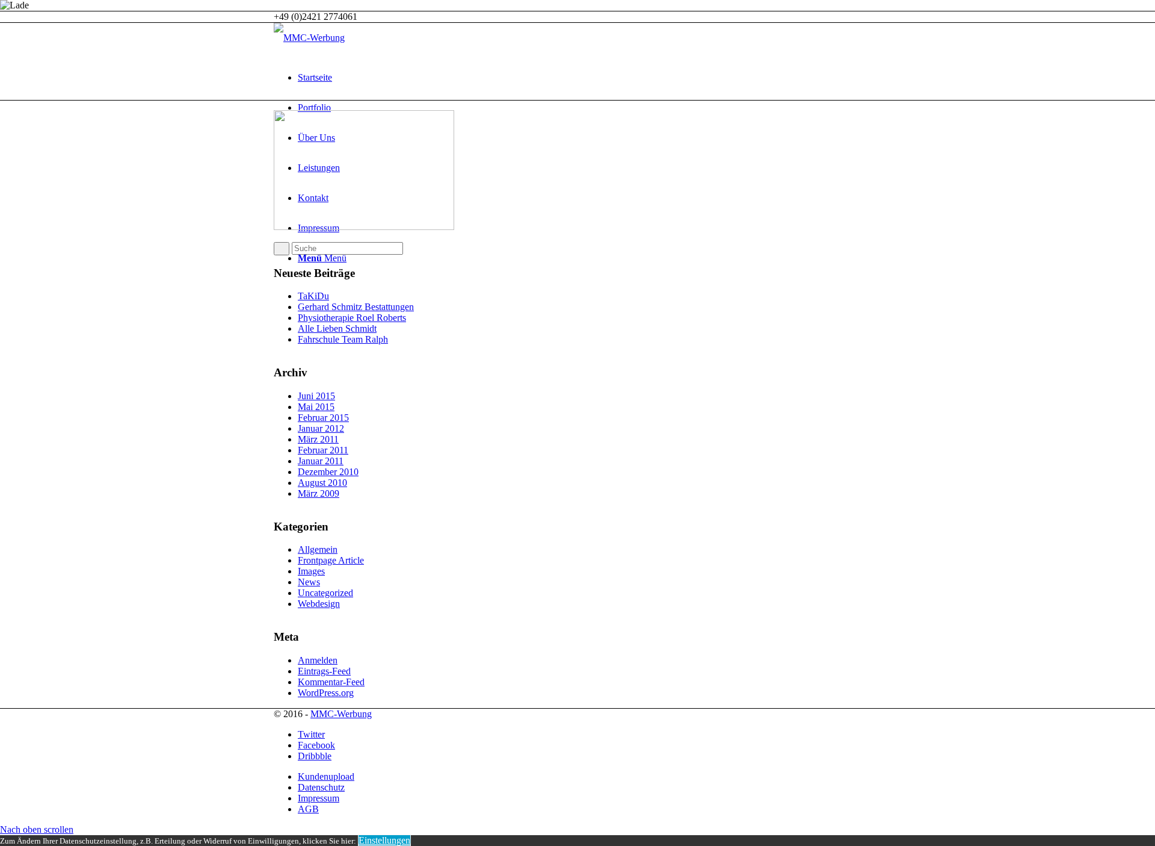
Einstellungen (384, 840)
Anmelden (317, 660)
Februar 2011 (323, 450)
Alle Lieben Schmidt (337, 328)
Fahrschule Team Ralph (343, 339)
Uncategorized (325, 593)
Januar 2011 (320, 461)
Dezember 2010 (328, 472)
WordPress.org (326, 693)
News (309, 582)
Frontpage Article (331, 560)
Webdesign (319, 604)
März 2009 (318, 493)
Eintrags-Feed (324, 671)
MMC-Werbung (341, 714)
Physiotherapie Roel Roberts (352, 318)
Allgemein (317, 549)
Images (311, 571)
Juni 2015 (316, 396)
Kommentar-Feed (331, 682)
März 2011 (318, 439)
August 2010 (322, 482)
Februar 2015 (323, 417)
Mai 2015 (316, 407)
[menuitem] (589, 78)
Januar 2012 (321, 428)
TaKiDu (313, 296)
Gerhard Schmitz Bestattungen (356, 307)
